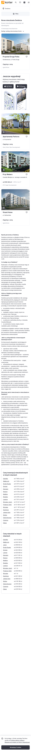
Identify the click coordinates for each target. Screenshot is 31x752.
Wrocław (5, 507)
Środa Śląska (7, 484)
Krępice (5, 491)
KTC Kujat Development (9, 185)
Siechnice (6, 510)
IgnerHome (6, 67)
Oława (5, 523)
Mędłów (5, 494)
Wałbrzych (6, 481)
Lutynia (5, 552)
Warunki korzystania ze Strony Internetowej (17, 742)
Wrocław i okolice (8, 502)
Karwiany (5, 489)
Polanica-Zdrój (7, 504)
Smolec (5, 486)
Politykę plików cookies (17, 740)
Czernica (5, 520)
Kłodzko (5, 497)
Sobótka (5, 478)
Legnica (5, 499)
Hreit (4, 147)
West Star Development (13, 147)
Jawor (5, 545)
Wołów (5, 515)
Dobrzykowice (7, 518)
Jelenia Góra (6, 512)
